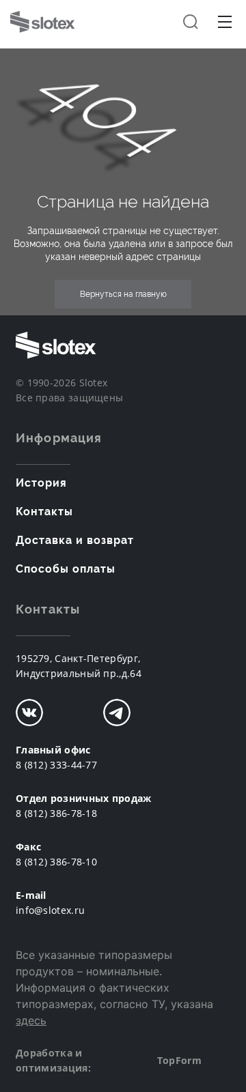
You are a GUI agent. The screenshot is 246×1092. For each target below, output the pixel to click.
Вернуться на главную (123, 294)
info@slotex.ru (50, 910)
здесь (31, 1020)
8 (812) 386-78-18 (56, 813)
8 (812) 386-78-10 (56, 861)
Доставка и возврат (75, 540)
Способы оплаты (65, 568)
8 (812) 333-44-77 (56, 764)
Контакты (44, 511)
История (41, 482)
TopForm (179, 1060)
